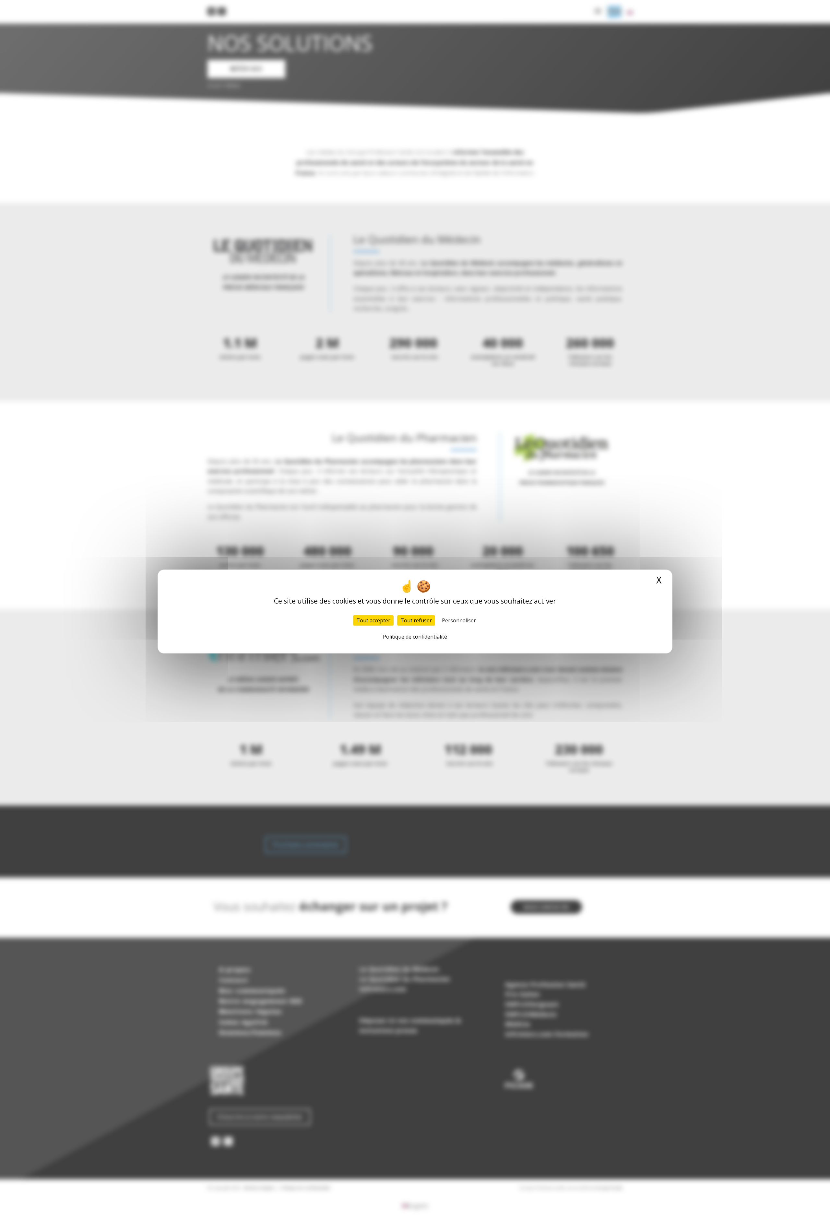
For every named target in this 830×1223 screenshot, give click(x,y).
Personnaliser (459, 620)
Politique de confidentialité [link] (415, 636)
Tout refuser (416, 620)
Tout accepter (373, 620)
